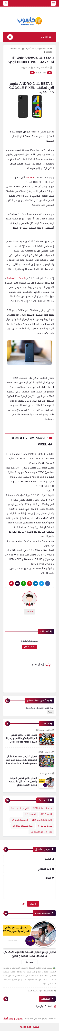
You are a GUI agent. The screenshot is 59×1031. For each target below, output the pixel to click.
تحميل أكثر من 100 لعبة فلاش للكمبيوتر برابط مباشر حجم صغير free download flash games (21, 760)
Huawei (30, 814)
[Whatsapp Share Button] (23, 583)
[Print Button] (11, 583)
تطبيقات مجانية (42, 808)
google (49, 52)
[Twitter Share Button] (41, 583)
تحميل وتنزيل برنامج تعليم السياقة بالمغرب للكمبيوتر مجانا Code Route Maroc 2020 (21, 738)
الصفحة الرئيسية (42, 48)
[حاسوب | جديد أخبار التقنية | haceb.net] (29, 21)
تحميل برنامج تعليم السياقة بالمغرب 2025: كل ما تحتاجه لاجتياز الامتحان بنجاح (23, 781)
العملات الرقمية (19, 820)
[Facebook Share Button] (47, 583)
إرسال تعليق (29, 647)
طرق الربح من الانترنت (41, 832)
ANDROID (31, 177)
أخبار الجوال (26, 48)
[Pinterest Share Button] (35, 583)
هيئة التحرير (48, 991)
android (13, 48)
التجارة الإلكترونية (42, 820)
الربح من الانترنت (20, 808)
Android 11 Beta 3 (16, 278)
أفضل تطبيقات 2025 (22, 826)
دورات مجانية (45, 826)
